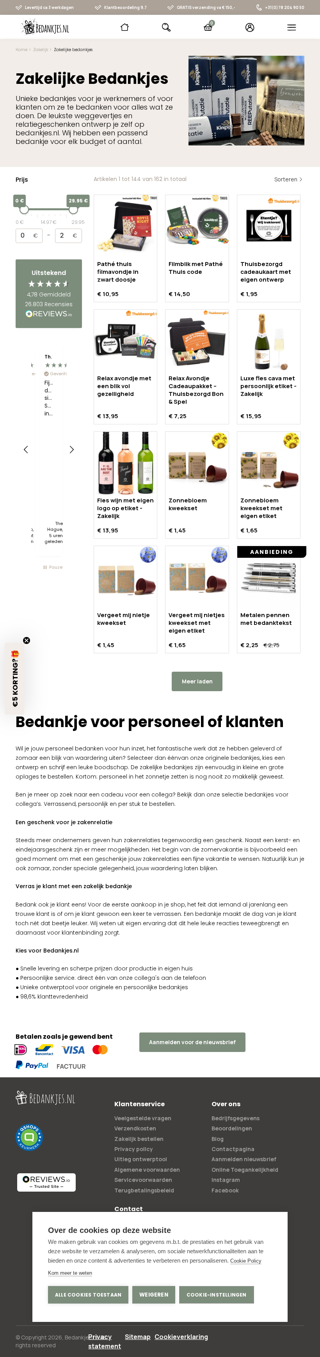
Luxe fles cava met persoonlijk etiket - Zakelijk (268, 386)
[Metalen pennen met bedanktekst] (268, 577)
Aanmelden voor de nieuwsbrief (192, 1042)
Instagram (226, 1179)
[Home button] (124, 27)
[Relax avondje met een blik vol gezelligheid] (125, 341)
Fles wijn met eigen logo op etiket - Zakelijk (125, 508)
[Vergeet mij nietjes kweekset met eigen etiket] (196, 577)
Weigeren (153, 1294)
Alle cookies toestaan (88, 1294)
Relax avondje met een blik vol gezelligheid (124, 386)
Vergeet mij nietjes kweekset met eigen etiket (197, 623)
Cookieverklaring (181, 1336)
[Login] (250, 27)
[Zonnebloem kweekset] (196, 463)
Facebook (225, 1190)
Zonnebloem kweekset (188, 504)
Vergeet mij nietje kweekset (123, 619)
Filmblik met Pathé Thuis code (196, 268)
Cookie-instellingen (217, 1294)
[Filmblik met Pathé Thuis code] (196, 226)
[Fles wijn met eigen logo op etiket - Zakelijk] (125, 463)
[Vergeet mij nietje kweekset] (125, 577)
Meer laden (197, 681)
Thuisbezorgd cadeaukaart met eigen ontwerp (265, 272)
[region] (49, 450)
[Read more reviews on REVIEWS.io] (48, 314)
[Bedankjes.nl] (45, 27)
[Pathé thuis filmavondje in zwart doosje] (125, 226)
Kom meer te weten (70, 1273)
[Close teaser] (26, 640)
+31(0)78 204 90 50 (284, 7)
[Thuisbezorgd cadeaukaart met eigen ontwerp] (268, 226)
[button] (26, 449)
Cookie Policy (245, 1261)
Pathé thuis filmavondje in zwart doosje (118, 272)
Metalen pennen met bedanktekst (266, 619)
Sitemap (138, 1336)
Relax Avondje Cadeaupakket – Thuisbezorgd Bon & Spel (196, 390)
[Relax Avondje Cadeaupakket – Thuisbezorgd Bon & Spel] (196, 341)
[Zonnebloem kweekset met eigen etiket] (268, 463)
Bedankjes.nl (81, 1337)
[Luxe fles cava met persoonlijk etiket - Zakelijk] (268, 341)
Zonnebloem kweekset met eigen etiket (261, 508)
